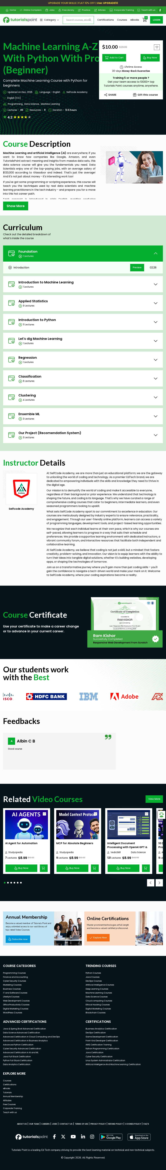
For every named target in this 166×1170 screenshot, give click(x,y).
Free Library (67, 10)
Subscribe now (20, 939)
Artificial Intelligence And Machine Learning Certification (113, 1064)
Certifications (105, 19)
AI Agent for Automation (21, 843)
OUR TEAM (34, 1123)
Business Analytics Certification (101, 1028)
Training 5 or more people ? (131, 78)
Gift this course (148, 95)
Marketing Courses (12, 984)
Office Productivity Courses (16, 1004)
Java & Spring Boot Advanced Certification (24, 1028)
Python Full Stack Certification (17, 1060)
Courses (122, 19)
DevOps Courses (94, 981)
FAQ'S (146, 1123)
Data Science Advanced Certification (21, 1032)
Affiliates (7, 1100)
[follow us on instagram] (92, 1137)
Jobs (50, 10)
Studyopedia (15, 852)
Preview (137, 267)
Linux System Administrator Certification (105, 1060)
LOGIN (156, 19)
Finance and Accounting (15, 977)
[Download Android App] (110, 1137)
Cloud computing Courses (99, 1000)
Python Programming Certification (102, 1048)
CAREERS (45, 1123)
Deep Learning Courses (97, 988)
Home (11, 10)
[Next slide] (159, 882)
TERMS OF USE (81, 1123)
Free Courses (9, 1104)
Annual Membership (13, 1096)
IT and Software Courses (15, 992)
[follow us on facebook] (54, 1137)
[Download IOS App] (139, 1137)
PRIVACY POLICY (98, 1123)
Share (112, 95)
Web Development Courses (16, 1000)
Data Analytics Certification (16, 1064)
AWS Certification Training (99, 1044)
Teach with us (147, 10)
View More (154, 799)
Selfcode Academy (77, 92)
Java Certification (94, 1052)
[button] (5, 883)
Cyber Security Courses (14, 981)
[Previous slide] (150, 882)
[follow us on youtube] (73, 1137)
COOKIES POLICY (133, 1123)
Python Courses (93, 973)
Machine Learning (50, 104)
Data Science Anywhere (138, 852)
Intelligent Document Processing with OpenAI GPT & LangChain (127, 847)
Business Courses (12, 988)
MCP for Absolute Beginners (74, 843)
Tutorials (7, 1092)
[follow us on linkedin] (83, 1137)
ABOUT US (22, 1123)
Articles (100, 10)
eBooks (134, 19)
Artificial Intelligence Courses (100, 984)
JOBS (54, 1123)
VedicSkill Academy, (116, 852)
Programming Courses (14, 973)
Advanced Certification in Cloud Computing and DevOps (31, 1036)
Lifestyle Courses (11, 996)
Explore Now (100, 937)
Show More (16, 206)
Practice (85, 10)
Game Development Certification (102, 1036)
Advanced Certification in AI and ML (20, 1052)
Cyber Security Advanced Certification (22, 1048)
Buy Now (152, 57)
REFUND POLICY (115, 1123)
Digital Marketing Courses (15, 1008)
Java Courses (93, 977)
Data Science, (32, 104)
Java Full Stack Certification (17, 1056)
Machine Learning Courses (99, 992)
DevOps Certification (96, 1032)
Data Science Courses (97, 996)
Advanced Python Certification (18, 1044)
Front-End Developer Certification (102, 1040)
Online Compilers (31, 10)
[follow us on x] (63, 1137)
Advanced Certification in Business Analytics (25, 1040)
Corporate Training (122, 10)
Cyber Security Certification (99, 1056)
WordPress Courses (12, 1012)
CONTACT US (65, 1123)
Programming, (15, 104)
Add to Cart (117, 57)
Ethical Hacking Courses (98, 1004)
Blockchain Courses (96, 1012)
